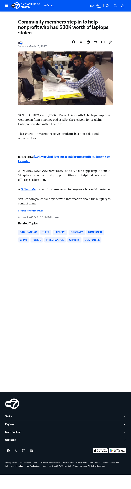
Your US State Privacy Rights (75, 463)
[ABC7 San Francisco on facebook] (8, 451)
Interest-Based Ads (111, 463)
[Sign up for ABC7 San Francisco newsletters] (31, 451)
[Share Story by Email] (103, 42)
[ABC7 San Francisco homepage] (25, 5)
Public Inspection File (14, 466)
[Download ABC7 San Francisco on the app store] (100, 450)
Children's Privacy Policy (50, 463)
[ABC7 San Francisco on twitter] (16, 451)
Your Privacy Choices (28, 463)
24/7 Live (49, 5)
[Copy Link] (110, 42)
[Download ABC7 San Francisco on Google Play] (117, 450)
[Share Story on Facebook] (73, 42)
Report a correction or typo (30, 210)
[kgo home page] (12, 404)
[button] (6, 5)
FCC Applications (33, 466)
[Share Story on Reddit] (88, 42)
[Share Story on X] (81, 42)
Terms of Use (94, 463)
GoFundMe (28, 189)
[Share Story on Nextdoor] (95, 42)
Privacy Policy (11, 463)
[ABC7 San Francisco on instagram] (23, 451)
